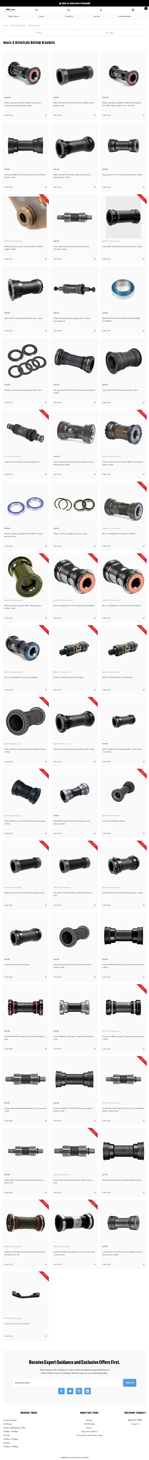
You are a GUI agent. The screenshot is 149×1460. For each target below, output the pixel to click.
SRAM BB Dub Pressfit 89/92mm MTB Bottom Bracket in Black (73, 894)
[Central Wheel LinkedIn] (87, 1391)
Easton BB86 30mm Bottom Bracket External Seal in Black (122, 246)
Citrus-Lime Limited (82, 1457)
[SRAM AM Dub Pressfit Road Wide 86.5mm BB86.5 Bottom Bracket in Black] (75, 74)
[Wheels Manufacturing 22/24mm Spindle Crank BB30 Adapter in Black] (26, 217)
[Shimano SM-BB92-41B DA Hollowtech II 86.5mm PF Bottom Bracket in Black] (26, 146)
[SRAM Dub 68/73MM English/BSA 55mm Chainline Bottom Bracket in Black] (75, 146)
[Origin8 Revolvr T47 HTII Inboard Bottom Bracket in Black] (123, 146)
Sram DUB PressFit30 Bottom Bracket (17, 965)
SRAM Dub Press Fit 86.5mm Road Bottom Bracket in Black (25, 893)
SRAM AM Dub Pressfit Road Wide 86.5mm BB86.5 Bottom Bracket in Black (74, 104)
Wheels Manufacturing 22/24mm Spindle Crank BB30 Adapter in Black (24, 247)
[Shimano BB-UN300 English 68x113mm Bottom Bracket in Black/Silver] (26, 1151)
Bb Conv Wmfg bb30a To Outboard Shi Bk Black (21, 677)
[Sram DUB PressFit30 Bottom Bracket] (26, 936)
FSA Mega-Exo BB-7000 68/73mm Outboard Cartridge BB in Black (74, 391)
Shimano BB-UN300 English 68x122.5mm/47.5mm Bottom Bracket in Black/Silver (123, 1109)
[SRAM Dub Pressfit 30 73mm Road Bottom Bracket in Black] (123, 864)
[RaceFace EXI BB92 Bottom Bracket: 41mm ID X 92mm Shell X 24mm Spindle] (75, 1223)
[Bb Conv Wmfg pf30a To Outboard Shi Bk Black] (123, 505)
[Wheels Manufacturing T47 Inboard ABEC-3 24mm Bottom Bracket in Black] (123, 433)
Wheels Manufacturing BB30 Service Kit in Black (70, 534)
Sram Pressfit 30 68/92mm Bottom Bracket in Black (120, 390)
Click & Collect (89, 1424)
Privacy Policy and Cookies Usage (89, 1435)
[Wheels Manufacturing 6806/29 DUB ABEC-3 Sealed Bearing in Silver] (26, 505)
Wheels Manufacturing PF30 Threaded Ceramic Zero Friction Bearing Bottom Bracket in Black (23, 104)
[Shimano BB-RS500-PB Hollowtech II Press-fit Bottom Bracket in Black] (123, 936)
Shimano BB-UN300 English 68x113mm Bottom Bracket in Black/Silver (24, 1181)
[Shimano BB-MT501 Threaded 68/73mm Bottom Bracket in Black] (26, 1008)
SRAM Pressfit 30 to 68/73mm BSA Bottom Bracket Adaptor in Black (25, 822)
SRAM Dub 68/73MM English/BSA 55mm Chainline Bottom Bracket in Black (72, 176)
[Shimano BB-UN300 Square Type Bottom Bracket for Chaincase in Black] (75, 217)
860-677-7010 (135, 1420)
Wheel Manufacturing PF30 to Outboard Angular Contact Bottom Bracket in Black (74, 463)
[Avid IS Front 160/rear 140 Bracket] (26, 1295)
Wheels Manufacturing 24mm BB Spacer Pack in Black (23, 390)
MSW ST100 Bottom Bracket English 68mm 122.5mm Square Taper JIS (72, 319)
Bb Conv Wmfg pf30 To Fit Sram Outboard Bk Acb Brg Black (74, 606)
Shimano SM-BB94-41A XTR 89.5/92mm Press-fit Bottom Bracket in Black (73, 1109)
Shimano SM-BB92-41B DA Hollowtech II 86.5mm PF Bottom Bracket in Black (25, 176)
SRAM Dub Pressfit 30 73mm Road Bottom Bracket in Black (122, 893)
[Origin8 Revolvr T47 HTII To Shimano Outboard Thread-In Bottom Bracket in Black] (123, 1223)
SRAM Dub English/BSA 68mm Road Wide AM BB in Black (74, 749)
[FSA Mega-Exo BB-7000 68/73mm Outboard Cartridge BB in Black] (75, 361)
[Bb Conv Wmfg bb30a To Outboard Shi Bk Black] (26, 648)
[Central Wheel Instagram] (79, 1391)
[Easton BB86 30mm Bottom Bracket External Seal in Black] (123, 217)
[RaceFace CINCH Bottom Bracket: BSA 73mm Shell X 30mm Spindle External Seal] (26, 1223)
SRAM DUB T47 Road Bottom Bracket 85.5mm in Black (23, 318)
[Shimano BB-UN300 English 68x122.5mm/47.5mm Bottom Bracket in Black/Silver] (123, 1079)
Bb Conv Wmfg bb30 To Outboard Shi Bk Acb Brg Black (121, 606)
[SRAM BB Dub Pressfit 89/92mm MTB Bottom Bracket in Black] (75, 864)
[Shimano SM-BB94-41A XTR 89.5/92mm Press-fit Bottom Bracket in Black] (75, 1079)
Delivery (89, 1420)
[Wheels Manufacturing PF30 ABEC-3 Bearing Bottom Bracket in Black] (26, 577)
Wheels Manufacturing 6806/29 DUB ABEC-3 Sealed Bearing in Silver (24, 535)
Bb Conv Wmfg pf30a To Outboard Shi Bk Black (118, 534)
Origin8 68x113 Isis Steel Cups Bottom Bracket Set (22, 462)
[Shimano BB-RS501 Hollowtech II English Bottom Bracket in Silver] (75, 1008)
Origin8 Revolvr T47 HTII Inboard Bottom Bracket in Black (122, 175)
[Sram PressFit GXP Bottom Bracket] (123, 792)
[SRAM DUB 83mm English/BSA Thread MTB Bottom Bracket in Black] (26, 720)
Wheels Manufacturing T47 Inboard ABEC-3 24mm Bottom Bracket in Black (122, 463)
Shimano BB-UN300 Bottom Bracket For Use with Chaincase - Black (25, 1109)
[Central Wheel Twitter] (70, 1391)
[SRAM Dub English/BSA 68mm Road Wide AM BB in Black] (75, 720)
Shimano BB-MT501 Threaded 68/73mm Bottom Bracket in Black (25, 1037)
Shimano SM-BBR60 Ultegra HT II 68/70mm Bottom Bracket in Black (123, 1037)
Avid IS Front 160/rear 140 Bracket (17, 1324)
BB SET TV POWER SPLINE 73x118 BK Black (69, 677)
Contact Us (135, 1424)
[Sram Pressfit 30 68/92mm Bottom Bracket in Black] (123, 361)
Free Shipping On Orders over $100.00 (75, 3)
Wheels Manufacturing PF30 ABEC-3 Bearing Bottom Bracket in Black (23, 607)
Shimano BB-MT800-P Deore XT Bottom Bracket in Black (121, 1180)
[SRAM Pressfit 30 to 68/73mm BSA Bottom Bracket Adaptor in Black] (26, 792)
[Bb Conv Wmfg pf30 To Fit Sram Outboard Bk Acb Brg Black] (75, 577)
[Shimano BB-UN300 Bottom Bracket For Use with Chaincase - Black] (26, 1079)
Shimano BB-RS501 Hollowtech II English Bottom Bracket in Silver (74, 1037)
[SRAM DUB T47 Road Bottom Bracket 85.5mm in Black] (26, 289)
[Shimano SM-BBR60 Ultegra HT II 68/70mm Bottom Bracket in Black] (123, 1008)
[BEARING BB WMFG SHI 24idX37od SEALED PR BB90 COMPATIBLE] (123, 289)
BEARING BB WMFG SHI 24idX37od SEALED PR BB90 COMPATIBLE (121, 319)
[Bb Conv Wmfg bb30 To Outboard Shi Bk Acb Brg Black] (123, 577)
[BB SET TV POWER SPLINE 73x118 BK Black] (75, 648)
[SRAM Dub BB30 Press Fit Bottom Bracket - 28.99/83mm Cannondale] (123, 720)
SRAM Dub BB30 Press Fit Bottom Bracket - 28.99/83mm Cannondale (122, 750)
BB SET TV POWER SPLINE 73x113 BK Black (117, 677)
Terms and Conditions (89, 1431)
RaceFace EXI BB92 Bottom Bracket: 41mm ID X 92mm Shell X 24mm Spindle (74, 1253)
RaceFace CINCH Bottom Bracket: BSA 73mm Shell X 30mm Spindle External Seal (25, 1253)
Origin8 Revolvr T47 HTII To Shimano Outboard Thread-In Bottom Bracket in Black (122, 1253)
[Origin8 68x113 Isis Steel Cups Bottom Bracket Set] (26, 433)
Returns (89, 1428)
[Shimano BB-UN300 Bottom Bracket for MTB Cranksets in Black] (75, 1151)
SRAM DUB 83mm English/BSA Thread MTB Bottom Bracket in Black (25, 750)
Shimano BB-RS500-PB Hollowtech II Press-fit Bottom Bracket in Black (123, 966)
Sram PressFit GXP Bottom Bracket (113, 821)
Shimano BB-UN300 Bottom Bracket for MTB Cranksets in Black (73, 1181)
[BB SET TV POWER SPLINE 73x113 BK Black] (123, 648)
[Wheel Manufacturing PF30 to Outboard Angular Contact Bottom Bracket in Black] (75, 433)
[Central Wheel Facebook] (61, 1391)
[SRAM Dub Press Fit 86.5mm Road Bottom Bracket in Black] (26, 864)
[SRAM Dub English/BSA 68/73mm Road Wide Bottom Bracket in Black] (75, 936)
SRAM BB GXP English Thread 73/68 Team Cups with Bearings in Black (72, 822)
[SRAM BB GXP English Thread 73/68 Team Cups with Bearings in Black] (75, 792)
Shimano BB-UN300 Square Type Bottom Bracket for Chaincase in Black (72, 247)
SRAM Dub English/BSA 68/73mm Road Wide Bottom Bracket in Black (72, 966)
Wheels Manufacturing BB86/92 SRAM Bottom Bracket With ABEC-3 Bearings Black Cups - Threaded (121, 104)
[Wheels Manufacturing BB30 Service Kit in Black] (75, 505)
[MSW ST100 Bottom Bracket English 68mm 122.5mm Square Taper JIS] (75, 289)
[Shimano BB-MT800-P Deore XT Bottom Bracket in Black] (123, 1151)
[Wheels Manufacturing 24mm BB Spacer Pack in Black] (26, 361)
